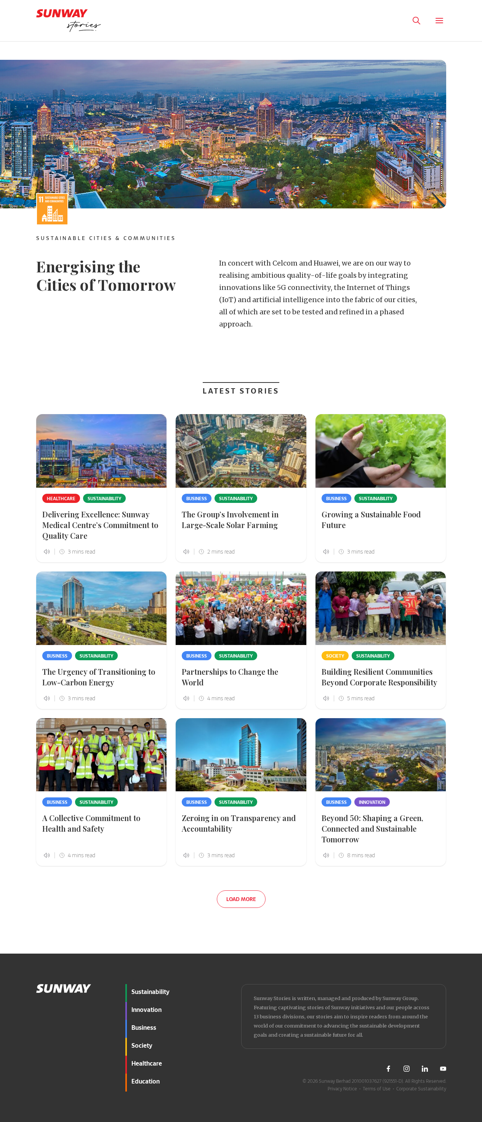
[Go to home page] (68, 20)
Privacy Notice (342, 1088)
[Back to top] (462, 950)
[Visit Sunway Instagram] (407, 1069)
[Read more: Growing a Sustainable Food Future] (380, 451)
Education (145, 1081)
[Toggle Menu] (439, 20)
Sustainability (104, 498)
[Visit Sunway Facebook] (388, 1069)
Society (335, 655)
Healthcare (61, 498)
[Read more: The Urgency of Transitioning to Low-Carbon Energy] (101, 608)
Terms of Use (377, 1088)
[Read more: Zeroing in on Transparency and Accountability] (241, 755)
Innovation (372, 802)
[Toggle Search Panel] (416, 20)
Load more (241, 899)
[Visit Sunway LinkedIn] (425, 1069)
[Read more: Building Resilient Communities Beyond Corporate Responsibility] (380, 608)
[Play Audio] (393, 20)
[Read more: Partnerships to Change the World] (241, 608)
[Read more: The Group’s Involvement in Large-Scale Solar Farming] (241, 451)
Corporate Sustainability (421, 1088)
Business (196, 498)
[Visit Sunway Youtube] (443, 1069)
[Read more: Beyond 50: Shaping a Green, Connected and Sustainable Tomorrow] (380, 755)
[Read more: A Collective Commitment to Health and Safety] (101, 755)
